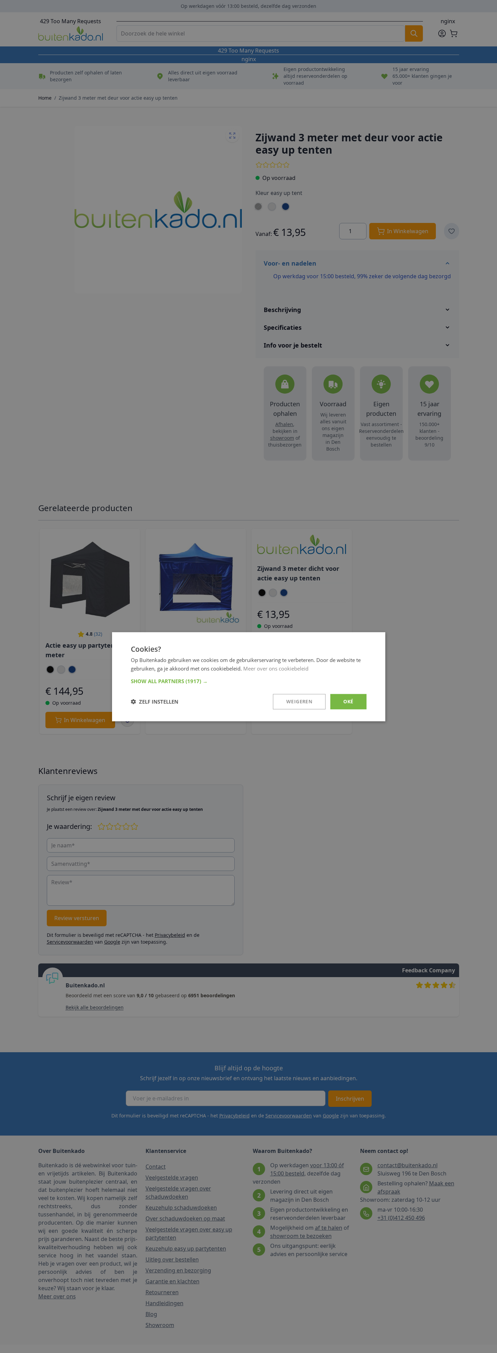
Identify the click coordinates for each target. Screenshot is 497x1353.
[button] (249, 681)
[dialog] (248, 676)
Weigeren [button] (299, 701)
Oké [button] (348, 701)
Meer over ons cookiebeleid (275, 668)
